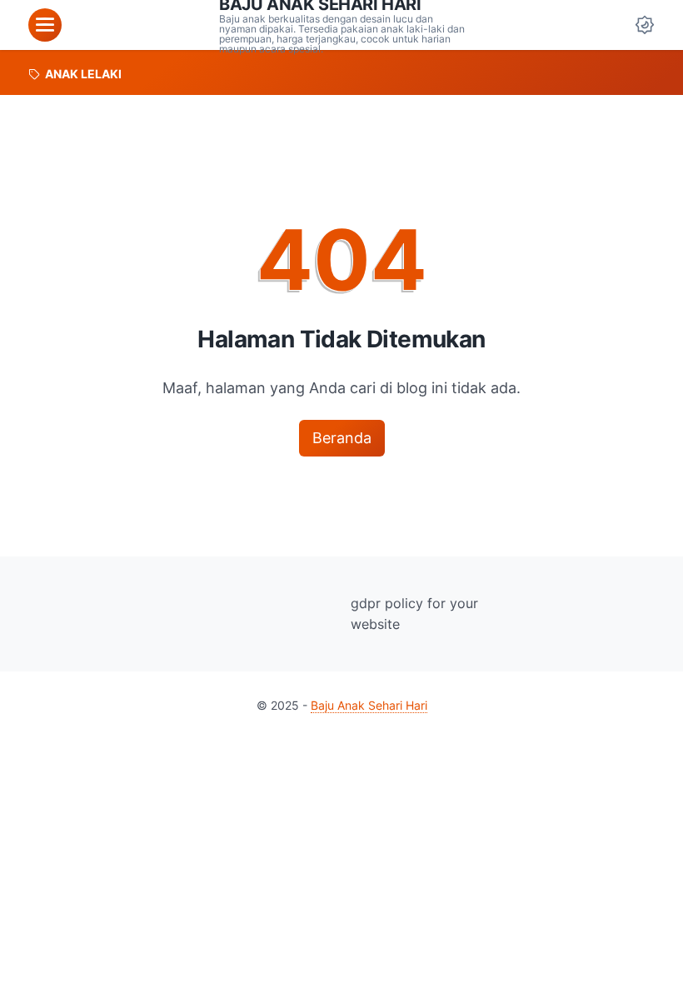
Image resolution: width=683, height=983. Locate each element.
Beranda (341, 438)
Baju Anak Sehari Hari (369, 705)
